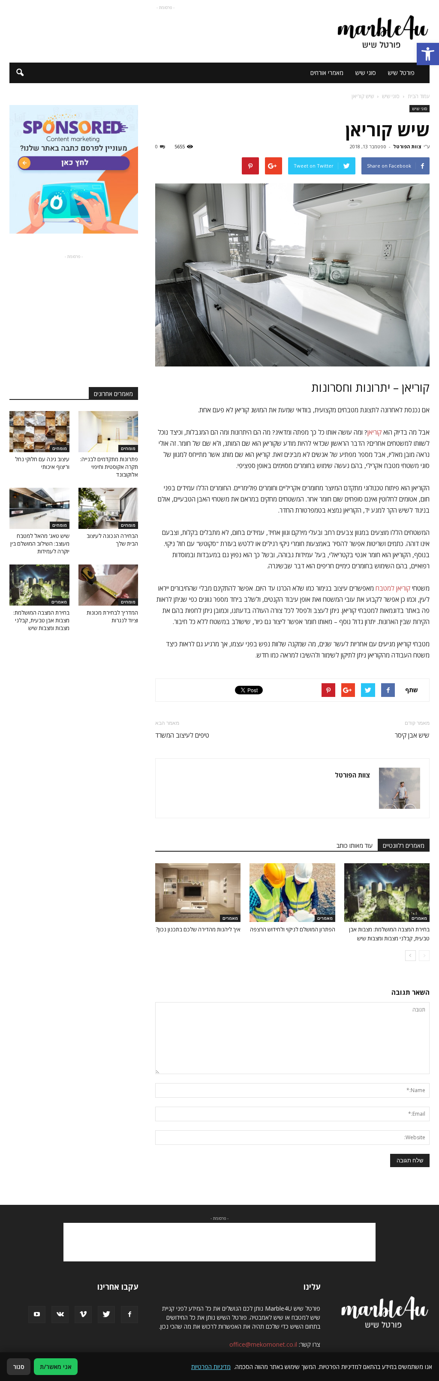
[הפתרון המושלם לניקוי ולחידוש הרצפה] (292, 892)
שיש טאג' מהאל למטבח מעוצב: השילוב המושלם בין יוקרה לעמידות (39, 543)
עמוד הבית (419, 96)
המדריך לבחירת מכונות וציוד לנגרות (112, 616)
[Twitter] (106, 1314)
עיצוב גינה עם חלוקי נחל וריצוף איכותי (42, 463)
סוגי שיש (365, 73)
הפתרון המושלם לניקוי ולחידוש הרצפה (292, 929)
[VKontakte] (60, 1314)
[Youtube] (36, 1314)
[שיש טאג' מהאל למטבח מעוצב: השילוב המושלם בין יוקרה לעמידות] (39, 508)
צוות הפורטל (407, 146)
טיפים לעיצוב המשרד (182, 735)
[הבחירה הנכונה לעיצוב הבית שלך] (108, 508)
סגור (18, 1367)
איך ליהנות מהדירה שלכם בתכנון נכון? (198, 929)
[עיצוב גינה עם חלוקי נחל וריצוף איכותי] (39, 431)
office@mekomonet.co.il (263, 1344)
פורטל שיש (401, 73)
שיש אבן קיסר (412, 735)
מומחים (128, 448)
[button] (428, 54)
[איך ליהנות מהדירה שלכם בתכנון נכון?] (198, 892)
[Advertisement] (165, 31)
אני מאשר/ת (56, 1367)
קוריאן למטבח (393, 588)
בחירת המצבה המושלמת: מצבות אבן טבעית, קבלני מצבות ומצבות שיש (41, 620)
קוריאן (374, 432)
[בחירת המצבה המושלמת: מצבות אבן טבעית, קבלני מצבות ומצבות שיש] (387, 892)
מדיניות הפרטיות (211, 1367)
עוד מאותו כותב (355, 845)
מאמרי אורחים (326, 73)
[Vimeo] (83, 1314)
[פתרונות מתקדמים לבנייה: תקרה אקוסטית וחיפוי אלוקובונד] (108, 431)
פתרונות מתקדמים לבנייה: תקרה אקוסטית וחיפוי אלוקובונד (109, 466)
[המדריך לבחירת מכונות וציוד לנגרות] (108, 585)
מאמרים (419, 918)
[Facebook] (129, 1314)
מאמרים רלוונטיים (403, 845)
